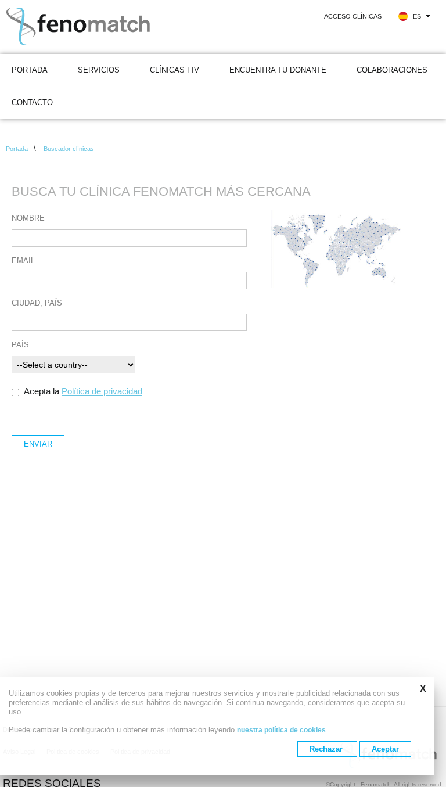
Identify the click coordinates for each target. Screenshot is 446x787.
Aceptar (385, 749)
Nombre (28, 218)
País (20, 345)
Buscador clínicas (69, 148)
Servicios (99, 70)
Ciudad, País (37, 303)
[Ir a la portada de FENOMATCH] (96, 27)
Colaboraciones (392, 70)
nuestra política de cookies (281, 730)
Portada (30, 70)
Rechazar (327, 749)
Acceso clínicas (353, 16)
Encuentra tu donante (277, 70)
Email (23, 261)
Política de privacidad (102, 391)
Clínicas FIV (174, 70)
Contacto (32, 102)
